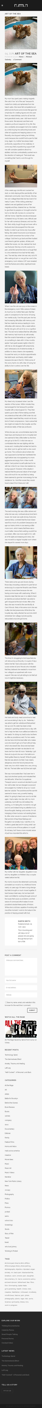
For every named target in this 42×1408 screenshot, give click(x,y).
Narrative (8, 1177)
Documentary (9, 1129)
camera (7, 1116)
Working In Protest (11, 1251)
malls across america (12, 1151)
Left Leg (8, 1068)
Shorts (7, 1229)
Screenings (9, 1225)
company (8, 1120)
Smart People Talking (10, 1334)
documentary (10, 1279)
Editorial (7, 1133)
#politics (19, 1269)
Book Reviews (10, 1107)
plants (17, 1298)
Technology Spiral (11, 1055)
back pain (17, 1272)
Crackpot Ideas (7, 1343)
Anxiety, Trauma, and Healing (15, 1063)
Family (7, 1138)
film (6, 1285)
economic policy (29, 1279)
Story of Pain (9, 1233)
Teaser (7, 1238)
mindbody (32, 1292)
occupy (7, 1190)
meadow (8, 1155)
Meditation (16, 1292)
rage (22, 1298)
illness (24, 1289)
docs (6, 1124)
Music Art (8, 1168)
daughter (30, 1276)
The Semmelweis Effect (13, 1059)
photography (9, 1298)
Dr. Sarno (19, 1279)
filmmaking (13, 1285)
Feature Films (9, 1142)
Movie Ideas (9, 1159)
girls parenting (10, 1289)
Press (7, 1203)
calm (14, 1276)
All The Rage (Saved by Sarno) (15, 1040)
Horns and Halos (10, 1146)
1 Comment (17, 59)
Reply (24, 927)
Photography (9, 1194)
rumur (32, 1040)
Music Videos (9, 1172)
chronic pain (21, 1276)
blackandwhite (27, 1272)
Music (7, 1164)
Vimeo (7, 1043)
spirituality (15, 1302)
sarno (7, 1216)
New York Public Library (13, 1181)
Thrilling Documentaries (10, 1326)
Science (8, 1302)
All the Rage (9, 1085)
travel (7, 1242)
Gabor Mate (22, 1285)
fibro (32, 1282)
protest (7, 1212)
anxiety (7, 1272)
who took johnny (11, 1247)
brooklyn (8, 1276)
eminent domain (11, 1282)
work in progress (11, 1305)
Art (6, 1090)
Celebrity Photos (8, 1330)
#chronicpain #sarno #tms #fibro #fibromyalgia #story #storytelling (18, 1264)
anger (33, 1269)
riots (26, 1298)
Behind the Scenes (11, 1103)
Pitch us (7, 1391)
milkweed (24, 1292)
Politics (7, 1199)
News (21, 57)
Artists (7, 1094)
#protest (26, 1269)
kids (29, 1289)
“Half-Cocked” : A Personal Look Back (18, 1072)
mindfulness (9, 1295)
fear (28, 1282)
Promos (7, 1207)
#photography (10, 1269)
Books (7, 1111)
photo (27, 1295)
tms (27, 1302)
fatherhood (22, 1282)
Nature (17, 1295)
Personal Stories (8, 1338)
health (19, 1289)
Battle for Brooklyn (11, 1098)
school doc (9, 1220)
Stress (22, 1302)
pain (22, 1295)
